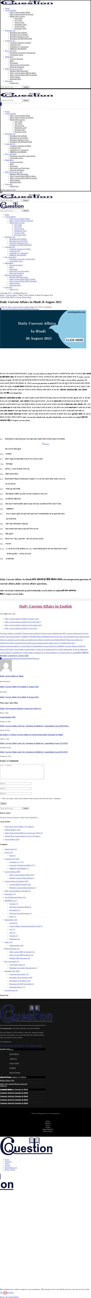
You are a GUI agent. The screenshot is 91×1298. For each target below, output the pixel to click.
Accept (2, 1292)
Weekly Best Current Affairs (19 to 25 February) (22, 836)
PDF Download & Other (14, 69)
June (12, 933)
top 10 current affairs (47, 653)
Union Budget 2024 (8, 717)
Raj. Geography (11, 51)
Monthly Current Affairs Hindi (21, 878)
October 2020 (20, 26)
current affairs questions (13, 643)
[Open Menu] (1, 104)
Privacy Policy (14, 1063)
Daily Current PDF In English (22, 952)
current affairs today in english (54, 643)
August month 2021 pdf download (61, 637)
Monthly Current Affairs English (22, 888)
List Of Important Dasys (15, 897)
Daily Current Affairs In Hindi (50, 646)
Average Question (16, 59)
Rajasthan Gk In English (19, 35)
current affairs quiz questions (32, 643)
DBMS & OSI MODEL (18, 49)
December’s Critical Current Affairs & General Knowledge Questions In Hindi (31, 735)
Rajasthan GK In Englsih (20, 977)
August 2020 (19, 22)
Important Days (15, 79)
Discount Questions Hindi (20, 907)
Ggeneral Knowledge (19, 974)
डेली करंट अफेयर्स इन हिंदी (19, 656)
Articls (9, 852)
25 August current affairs (29, 633)
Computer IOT (15, 45)
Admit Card (14, 83)
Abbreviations (15, 77)
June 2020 (18, 18)
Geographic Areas (16, 55)
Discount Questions (17, 67)
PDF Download (12, 949)
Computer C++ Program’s (19, 47)
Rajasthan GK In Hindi (18, 32)
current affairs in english (23, 640)
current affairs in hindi (40, 640)
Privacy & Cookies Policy (9, 1297)
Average (13, 904)
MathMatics (11, 900)
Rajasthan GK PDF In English (21, 984)
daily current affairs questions (21, 649)
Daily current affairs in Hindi (18, 307)
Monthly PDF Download (19, 71)
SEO (12, 856)
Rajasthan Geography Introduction (22, 53)
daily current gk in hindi (40, 649)
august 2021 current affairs (67, 633)
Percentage (14, 63)
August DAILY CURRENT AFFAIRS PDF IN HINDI (28, 637)
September (14, 939)
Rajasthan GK (10, 30)
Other (8, 942)
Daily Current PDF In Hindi (21, 955)
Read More (10, 1292)
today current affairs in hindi (28, 653)
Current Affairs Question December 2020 (26, 926)
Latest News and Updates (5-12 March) (19, 826)
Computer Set (10, 41)
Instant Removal (48, 1129)
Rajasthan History (17, 987)
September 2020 (21, 24)
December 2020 (20, 28)
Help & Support (14, 1072)
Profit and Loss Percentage (20, 65)
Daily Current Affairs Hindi (20, 12)
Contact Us (13, 1059)
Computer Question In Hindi (20, 43)
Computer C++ (16, 862)
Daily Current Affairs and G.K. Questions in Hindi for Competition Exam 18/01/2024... (34, 726)
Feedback (12, 1068)
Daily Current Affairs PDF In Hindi (23, 73)
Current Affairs (10, 10)
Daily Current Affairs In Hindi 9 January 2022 (22, 619)
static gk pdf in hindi (76, 649)
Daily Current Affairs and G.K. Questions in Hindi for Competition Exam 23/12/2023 (34, 743)
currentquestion (9, 646)
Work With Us (14, 1054)
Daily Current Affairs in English (18, 891)
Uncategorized (11, 990)
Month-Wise (11, 920)
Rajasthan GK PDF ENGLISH (21, 39)
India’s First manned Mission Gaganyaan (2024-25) (20, 709)
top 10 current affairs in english (66, 653)
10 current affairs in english (10, 633)
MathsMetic (9, 57)
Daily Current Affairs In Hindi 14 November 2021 (23, 625)
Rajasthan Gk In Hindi (20, 981)
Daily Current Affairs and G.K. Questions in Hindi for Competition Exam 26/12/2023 (34, 752)
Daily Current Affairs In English (21, 14)
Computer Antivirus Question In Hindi (14, 1089)
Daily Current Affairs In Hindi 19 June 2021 (21, 628)
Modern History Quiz (12, 830)
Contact (47, 1127)
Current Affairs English (20, 884)
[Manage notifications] (5, 1293)
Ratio (12, 61)
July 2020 (18, 20)
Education (9, 81)
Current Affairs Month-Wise (59, 640)
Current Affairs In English (16, 881)
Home (7, 8)
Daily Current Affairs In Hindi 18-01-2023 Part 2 (23, 622)
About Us (48, 1123)
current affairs (79, 637)
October (13, 936)
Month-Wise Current (17, 16)
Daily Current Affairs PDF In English (23, 75)
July (12, 929)
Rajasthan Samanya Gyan (19, 37)
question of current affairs (58, 649)
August (13, 923)
